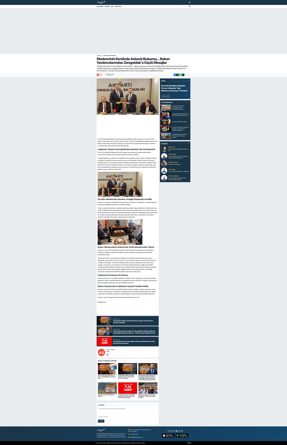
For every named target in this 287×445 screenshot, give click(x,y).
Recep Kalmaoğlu (173, 176)
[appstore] (168, 435)
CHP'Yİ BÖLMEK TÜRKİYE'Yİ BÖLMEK (178, 171)
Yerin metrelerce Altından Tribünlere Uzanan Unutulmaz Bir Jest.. (178, 157)
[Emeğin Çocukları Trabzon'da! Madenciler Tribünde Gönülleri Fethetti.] (147, 388)
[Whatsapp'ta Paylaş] (180, 75)
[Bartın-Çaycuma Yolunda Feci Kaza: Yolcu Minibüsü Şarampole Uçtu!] (107, 368)
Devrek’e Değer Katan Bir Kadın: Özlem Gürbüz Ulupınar (177, 178)
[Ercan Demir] (164, 156)
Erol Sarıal (171, 169)
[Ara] (189, 2)
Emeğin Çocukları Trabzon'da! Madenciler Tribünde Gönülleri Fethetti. (147, 396)
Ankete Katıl (165, 96)
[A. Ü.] (101, 352)
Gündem (107, 6)
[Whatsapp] (179, 431)
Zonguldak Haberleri (109, 55)
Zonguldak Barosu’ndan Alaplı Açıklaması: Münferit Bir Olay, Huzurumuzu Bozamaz (126, 396)
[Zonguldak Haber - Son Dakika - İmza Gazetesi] (102, 2)
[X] (171, 431)
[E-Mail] (107, 355)
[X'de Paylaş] (177, 75)
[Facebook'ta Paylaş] (175, 75)
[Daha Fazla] (183, 75)
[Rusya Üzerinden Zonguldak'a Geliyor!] (107, 388)
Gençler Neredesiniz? (174, 164)
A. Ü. (108, 351)
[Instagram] (174, 431)
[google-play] (182, 435)
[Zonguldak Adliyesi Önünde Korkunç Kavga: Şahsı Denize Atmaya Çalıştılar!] (127, 368)
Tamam (189, 442)
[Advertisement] (143, 19)
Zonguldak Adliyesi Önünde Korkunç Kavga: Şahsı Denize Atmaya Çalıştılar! (126, 377)
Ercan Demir (172, 154)
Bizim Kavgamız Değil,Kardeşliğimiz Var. (178, 149)
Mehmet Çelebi (172, 162)
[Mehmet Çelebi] (164, 163)
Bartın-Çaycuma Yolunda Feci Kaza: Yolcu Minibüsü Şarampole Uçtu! (107, 377)
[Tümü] (188, 81)
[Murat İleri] (164, 149)
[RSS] (182, 431)
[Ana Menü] (189, 6)
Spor (112, 6)
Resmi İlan (118, 6)
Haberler (99, 55)
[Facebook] (168, 431)
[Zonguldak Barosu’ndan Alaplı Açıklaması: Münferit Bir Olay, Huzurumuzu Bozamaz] (127, 388)
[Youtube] (176, 431)
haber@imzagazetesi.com (136, 437)
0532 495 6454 (134, 434)
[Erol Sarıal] (164, 170)
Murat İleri (171, 147)
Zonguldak (100, 6)
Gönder (101, 421)
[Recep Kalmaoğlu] (164, 177)
